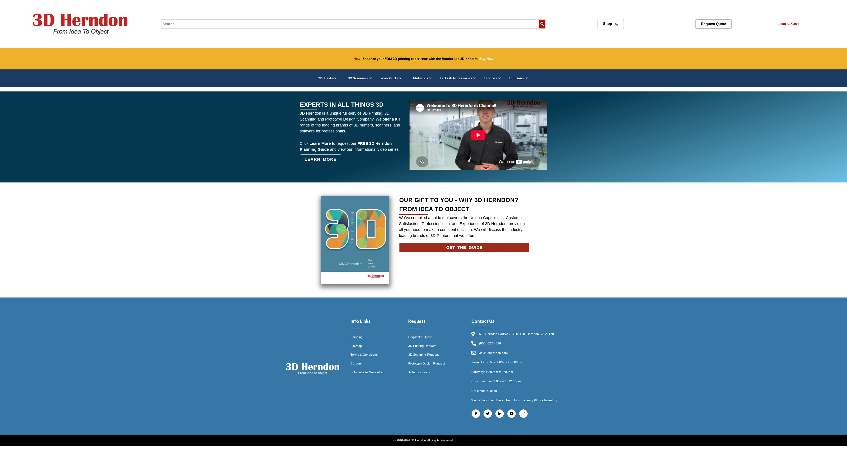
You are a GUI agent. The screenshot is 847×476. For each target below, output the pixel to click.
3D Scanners (358, 78)
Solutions (516, 78)
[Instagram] (523, 413)
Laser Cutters (390, 78)
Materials (420, 78)
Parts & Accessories (456, 78)
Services (490, 78)
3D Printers (327, 78)
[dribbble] (511, 413)
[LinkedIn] (499, 413)
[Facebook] (475, 413)
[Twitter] (487, 413)
